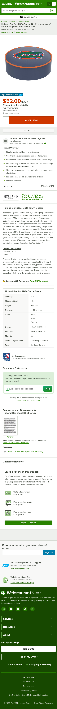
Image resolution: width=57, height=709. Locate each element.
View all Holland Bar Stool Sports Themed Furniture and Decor (32, 197)
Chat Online (15, 664)
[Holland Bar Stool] (11, 197)
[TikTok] (25, 609)
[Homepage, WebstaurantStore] (28, 3)
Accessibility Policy (28, 691)
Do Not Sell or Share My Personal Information (28, 695)
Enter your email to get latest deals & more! (24, 546)
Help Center (28, 649)
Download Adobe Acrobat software (16, 443)
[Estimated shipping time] (45, 143)
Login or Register (28, 523)
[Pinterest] (32, 609)
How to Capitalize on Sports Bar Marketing (30, 451)
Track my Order (28, 656)
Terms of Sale (28, 677)
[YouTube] (11, 609)
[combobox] (28, 10)
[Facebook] (18, 609)
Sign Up (49, 552)
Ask (48, 389)
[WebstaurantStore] (28, 593)
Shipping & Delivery (40, 664)
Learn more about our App (22, 582)
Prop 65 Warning (38, 281)
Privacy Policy (35, 400)
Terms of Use (21, 400)
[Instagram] (3, 609)
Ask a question (21, 32)
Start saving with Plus (20, 568)
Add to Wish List (28, 131)
